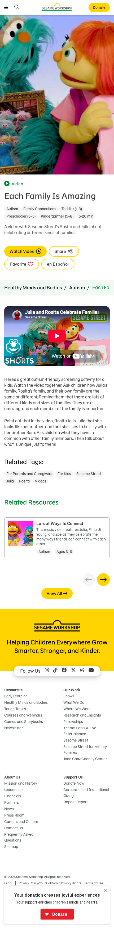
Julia (10, 481)
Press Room (14, 815)
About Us (12, 777)
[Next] (103, 579)
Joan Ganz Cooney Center (85, 758)
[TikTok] (55, 671)
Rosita (24, 481)
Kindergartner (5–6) (57, 216)
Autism (12, 208)
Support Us (73, 777)
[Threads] (82, 671)
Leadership (13, 789)
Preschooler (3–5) (21, 216)
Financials (12, 796)
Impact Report (75, 802)
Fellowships (73, 721)
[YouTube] (91, 671)
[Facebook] (64, 671)
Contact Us (13, 828)
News (9, 808)
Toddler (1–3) (72, 208)
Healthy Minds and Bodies (33, 288)
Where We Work (76, 708)
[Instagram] (47, 671)
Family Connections (39, 208)
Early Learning (16, 696)
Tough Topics (15, 708)
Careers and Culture (21, 821)
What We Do (73, 702)
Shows (68, 696)
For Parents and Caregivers (29, 473)
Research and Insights (82, 715)
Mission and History (20, 783)
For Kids (64, 473)
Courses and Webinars (23, 715)
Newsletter (13, 728)
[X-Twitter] (73, 671)
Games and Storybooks (23, 721)
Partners (11, 802)
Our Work (71, 690)
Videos (40, 481)
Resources (13, 690)
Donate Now (73, 783)
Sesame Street (88, 473)
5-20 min (86, 216)
